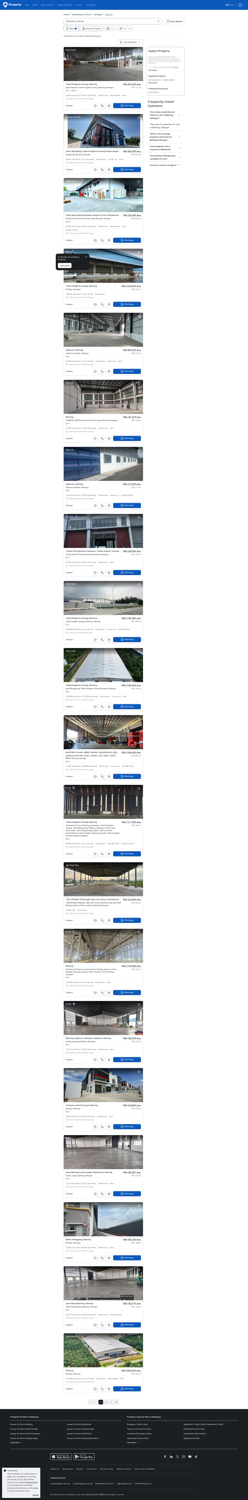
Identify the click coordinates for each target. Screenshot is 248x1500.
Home (66, 14)
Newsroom (67, 1469)
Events (79, 5)
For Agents (91, 5)
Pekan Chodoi (169, 80)
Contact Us (91, 1469)
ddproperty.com (124, 1483)
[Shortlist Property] (139, 51)
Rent (35, 5)
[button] (86, 257)
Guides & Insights (65, 5)
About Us (54, 1469)
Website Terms (123, 1469)
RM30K (175, 67)
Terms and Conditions (144, 1469)
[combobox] (113, 21)
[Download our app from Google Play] (84, 1456)
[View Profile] (71, 50)
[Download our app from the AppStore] (60, 1456)
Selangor (98, 14)
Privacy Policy (106, 1469)
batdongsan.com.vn (104, 1483)
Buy (27, 5)
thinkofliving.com (143, 1483)
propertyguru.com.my (60, 1483)
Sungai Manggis (154, 80)
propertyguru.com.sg (82, 1483)
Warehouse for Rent (81, 14)
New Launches (47, 5)
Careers (79, 1469)
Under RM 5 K (153, 92)
